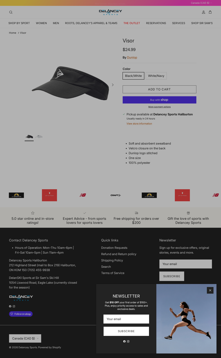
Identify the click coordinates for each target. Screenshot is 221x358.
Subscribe (126, 331)
